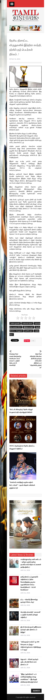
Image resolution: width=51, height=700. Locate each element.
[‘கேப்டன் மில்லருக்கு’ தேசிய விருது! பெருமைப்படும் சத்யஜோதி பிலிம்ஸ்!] (23, 393)
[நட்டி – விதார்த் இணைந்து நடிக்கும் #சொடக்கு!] (14, 603)
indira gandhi (15, 323)
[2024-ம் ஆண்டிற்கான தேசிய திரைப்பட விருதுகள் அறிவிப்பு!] (23, 429)
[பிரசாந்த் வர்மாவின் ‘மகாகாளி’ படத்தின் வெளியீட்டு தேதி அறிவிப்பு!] (14, 616)
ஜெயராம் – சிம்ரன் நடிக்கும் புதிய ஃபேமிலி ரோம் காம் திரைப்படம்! (29, 661)
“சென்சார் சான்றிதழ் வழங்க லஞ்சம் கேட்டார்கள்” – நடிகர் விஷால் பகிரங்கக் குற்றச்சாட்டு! (22, 485)
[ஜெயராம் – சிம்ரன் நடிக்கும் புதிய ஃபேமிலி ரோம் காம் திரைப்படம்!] (14, 663)
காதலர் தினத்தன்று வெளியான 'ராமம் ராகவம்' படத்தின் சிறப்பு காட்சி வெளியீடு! (15, 359)
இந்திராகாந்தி (28, 327)
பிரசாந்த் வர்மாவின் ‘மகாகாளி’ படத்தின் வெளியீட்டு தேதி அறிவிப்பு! (31, 614)
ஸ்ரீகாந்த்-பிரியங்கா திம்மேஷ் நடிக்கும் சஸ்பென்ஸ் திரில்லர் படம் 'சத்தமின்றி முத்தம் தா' (36, 360)
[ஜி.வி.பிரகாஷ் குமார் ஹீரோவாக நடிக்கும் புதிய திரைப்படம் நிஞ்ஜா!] (14, 630)
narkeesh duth (27, 323)
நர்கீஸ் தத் (28, 331)
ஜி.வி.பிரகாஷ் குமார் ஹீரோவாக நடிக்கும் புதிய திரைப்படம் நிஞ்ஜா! (31, 629)
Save (28, 341)
